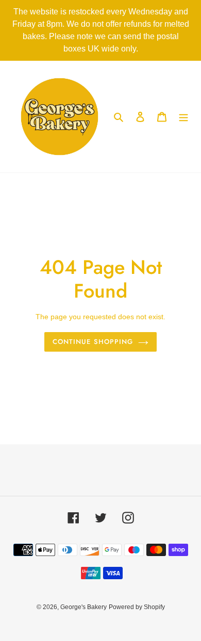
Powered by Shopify (137, 607)
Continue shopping (93, 342)
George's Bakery (83, 607)
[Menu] (183, 117)
